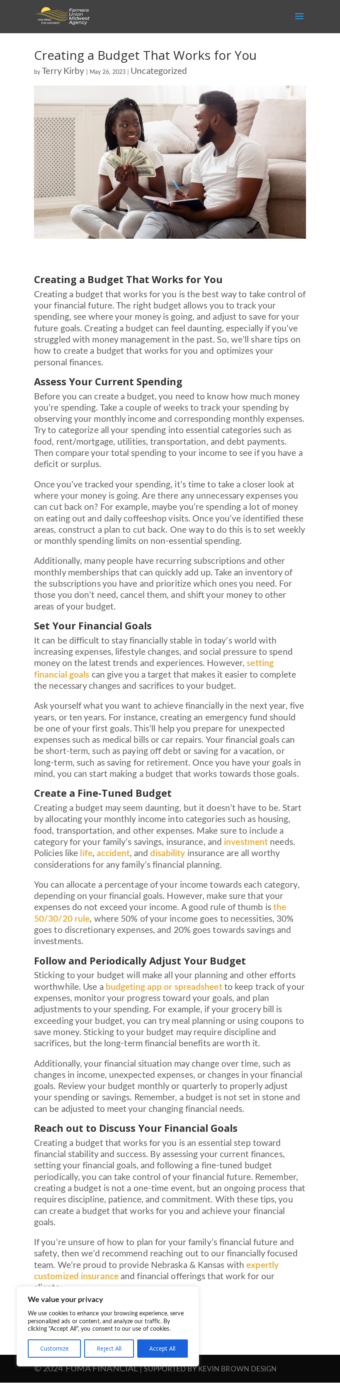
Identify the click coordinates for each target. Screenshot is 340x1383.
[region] (108, 1326)
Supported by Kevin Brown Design (210, 1369)
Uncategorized (159, 71)
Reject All (109, 1348)
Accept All (162, 1348)
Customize (54, 1348)
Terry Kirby (63, 71)
